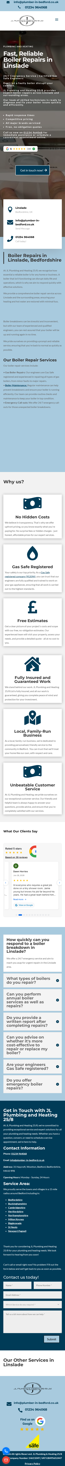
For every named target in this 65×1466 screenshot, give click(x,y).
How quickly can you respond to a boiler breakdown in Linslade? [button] (27, 945)
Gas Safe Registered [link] (32, 566)
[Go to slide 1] (16, 915)
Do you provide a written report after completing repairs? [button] (27, 1021)
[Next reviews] (59, 882)
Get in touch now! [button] (31, 170)
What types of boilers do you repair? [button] (28, 980)
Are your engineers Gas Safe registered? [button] (27, 1066)
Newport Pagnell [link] (17, 1231)
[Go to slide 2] (20, 915)
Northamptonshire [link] (18, 1215)
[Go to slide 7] (35, 915)
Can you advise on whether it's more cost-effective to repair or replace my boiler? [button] (27, 1045)
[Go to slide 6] (32, 915)
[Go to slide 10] (43, 915)
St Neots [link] (12, 1227)
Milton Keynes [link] (16, 1219)
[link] (9, 2)
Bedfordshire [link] (15, 1199)
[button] (56, 20)
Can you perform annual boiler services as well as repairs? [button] (25, 1000)
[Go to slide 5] (29, 915)
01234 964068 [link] (36, 7)
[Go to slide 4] (27, 915)
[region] (32, 880)
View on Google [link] (26, 905)
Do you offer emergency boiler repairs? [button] (24, 1084)
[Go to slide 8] (37, 915)
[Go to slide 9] (40, 915)
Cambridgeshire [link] (16, 1207)
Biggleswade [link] (15, 1223)
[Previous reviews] (5, 882)
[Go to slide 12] (48, 915)
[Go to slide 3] (24, 915)
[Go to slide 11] (46, 915)
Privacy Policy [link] (32, 1463)
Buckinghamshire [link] (17, 1203)
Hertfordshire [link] (15, 1211)
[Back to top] (62, 1444)
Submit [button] (51, 1339)
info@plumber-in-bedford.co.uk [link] (36, 2)
